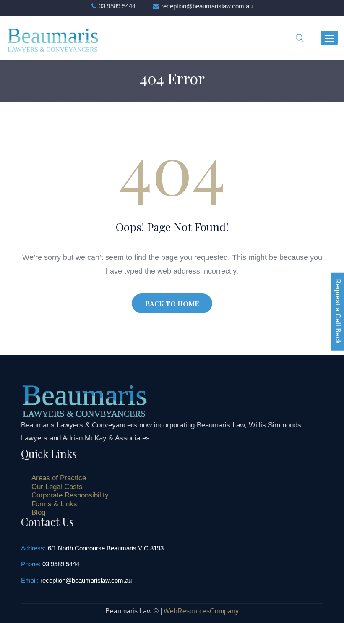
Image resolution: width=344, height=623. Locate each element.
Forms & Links (54, 504)
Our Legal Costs (57, 487)
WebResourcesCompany (201, 611)
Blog (38, 512)
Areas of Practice (58, 478)
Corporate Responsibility (70, 495)
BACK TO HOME (172, 303)
